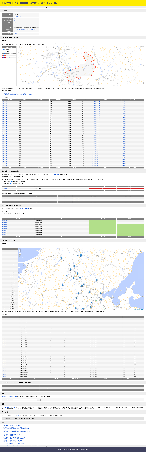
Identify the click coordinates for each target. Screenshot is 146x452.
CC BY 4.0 (18, 415)
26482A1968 (4, 324)
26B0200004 (4, 366)
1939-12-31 (4, 141)
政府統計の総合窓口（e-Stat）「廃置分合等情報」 (14, 438)
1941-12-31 (4, 145)
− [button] (19, 251)
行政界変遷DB (6, 51)
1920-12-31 (4, 103)
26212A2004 (4, 188)
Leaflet (135, 85)
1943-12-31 (4, 149)
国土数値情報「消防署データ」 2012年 (12, 436)
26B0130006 (4, 222)
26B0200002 (4, 368)
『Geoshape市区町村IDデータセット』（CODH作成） (15, 443)
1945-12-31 (4, 153)
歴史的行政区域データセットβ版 (18, 7)
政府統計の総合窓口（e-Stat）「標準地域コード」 (14, 440)
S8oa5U (15, 33)
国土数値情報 (6, 49)
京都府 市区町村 (17, 29)
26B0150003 (4, 334)
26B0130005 (4, 364)
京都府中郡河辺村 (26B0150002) (23, 198)
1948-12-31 (4, 159)
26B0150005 (4, 224)
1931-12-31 (4, 125)
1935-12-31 (4, 133)
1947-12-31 (4, 157)
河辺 (15, 18)
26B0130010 (4, 354)
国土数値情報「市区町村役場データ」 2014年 (13, 430)
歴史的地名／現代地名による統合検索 (9, 396)
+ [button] (19, 249)
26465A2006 (4, 358)
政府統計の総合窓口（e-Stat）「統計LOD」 (13, 441)
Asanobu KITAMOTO (62, 449)
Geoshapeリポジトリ (6, 7)
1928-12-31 (4, 119)
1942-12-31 (4, 147)
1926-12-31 (4, 115)
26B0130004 (4, 220)
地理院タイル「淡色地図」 (140, 85)
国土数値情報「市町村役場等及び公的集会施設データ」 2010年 (17, 431)
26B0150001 (4, 336)
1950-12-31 (4, 165)
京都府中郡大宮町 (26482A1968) (79, 198)
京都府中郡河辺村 (17, 16)
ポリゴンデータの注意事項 (53, 174)
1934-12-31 (4, 131)
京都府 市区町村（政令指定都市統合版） (29, 29)
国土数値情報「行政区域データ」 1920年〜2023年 (14, 425)
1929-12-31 (4, 121)
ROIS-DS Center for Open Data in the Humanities (77, 449)
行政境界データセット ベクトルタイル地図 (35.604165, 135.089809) (18, 94)
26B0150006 (4, 226)
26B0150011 (4, 332)
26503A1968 (4, 346)
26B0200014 (4, 376)
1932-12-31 (4, 127)
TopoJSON (94, 101)
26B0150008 (4, 228)
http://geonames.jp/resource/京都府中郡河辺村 (49, 388)
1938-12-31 (4, 139)
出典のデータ (15, 43)
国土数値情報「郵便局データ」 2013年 (12, 433)
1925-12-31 (4, 113)
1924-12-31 (4, 111)
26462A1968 (4, 356)
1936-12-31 (4, 135)
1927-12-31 (4, 117)
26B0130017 (4, 234)
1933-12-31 (4, 129)
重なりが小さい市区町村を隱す (17, 183)
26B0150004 (4, 342)
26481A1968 (4, 330)
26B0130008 (4, 370)
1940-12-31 (4, 143)
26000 (15, 31)
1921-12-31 (4, 105)
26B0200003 (4, 360)
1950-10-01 (4, 163)
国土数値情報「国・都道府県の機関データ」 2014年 (14, 437)
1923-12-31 (4, 109)
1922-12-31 (4, 107)
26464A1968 (4, 372)
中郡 (15, 20)
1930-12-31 (4, 123)
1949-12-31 (4, 161)
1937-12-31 (4, 137)
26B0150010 (4, 230)
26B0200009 (4, 362)
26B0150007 (4, 340)
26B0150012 (4, 232)
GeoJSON (98, 101)
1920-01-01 (4, 101)
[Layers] (18, 52)
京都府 (15, 23)
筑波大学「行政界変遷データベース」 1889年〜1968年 (15, 427)
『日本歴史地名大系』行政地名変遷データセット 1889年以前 (16, 428)
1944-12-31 (4, 151)
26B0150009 (4, 344)
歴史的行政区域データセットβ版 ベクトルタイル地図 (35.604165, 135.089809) (20, 93)
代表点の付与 (17, 246)
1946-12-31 (4, 155)
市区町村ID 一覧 (29, 7)
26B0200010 (4, 374)
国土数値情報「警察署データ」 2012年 (12, 434)
